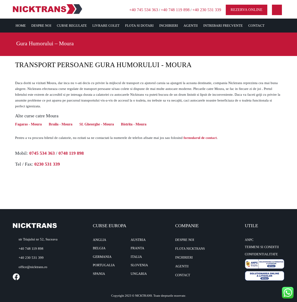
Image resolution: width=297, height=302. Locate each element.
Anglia (99, 240)
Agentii (191, 25)
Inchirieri (168, 25)
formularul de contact (200, 138)
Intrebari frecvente (223, 25)
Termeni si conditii (262, 247)
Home (21, 25)
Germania (102, 257)
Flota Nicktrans (190, 248)
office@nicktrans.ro (33, 267)
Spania (99, 274)
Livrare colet (105, 25)
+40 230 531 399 (31, 257)
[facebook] (277, 10)
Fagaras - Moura (28, 124)
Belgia (99, 248)
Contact (256, 25)
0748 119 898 (71, 153)
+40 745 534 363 (143, 9)
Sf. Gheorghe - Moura (96, 124)
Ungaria (139, 274)
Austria (138, 240)
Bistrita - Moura (133, 124)
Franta (137, 248)
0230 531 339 (47, 164)
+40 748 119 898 (175, 9)
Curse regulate (72, 25)
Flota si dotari (139, 25)
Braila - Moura (60, 124)
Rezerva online (246, 10)
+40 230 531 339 (206, 9)
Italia (136, 257)
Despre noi (41, 25)
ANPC (249, 240)
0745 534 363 (42, 153)
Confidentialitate (261, 254)
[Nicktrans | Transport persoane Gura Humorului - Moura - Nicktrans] (47, 9)
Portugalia (104, 265)
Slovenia (139, 265)
